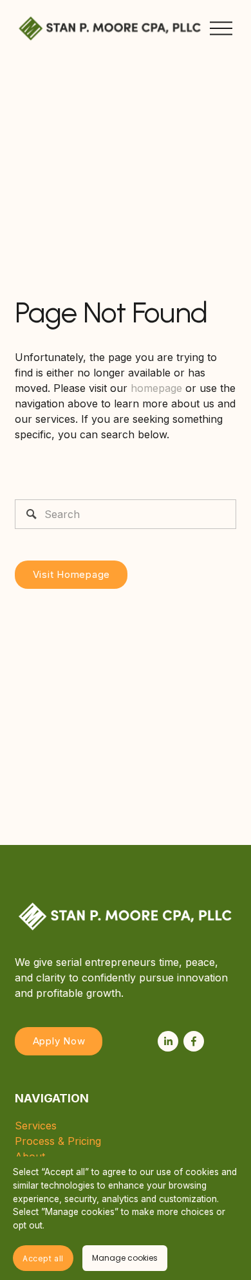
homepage (156, 388)
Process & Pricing (58, 1141)
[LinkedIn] (168, 1041)
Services (36, 1125)
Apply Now (59, 1041)
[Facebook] (193, 1041)
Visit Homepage (71, 574)
